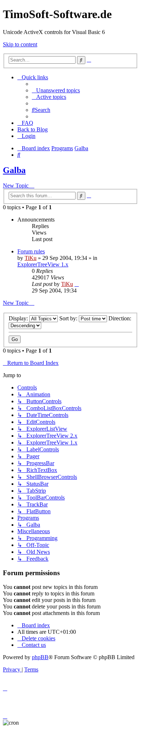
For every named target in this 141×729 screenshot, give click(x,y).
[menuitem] (56, 90)
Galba (14, 170)
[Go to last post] (76, 284)
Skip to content (20, 44)
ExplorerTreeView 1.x (42, 264)
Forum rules (31, 251)
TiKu (31, 258)
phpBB (40, 657)
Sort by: (69, 318)
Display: (19, 318)
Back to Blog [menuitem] (32, 129)
